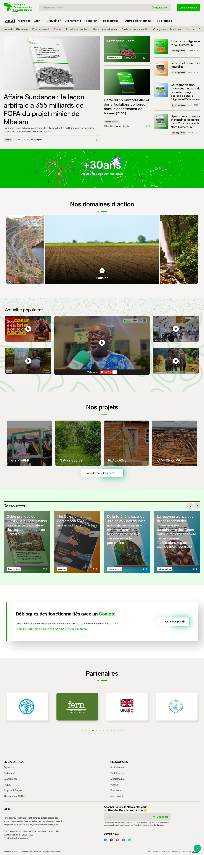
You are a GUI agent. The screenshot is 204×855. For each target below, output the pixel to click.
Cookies (37, 851)
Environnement (40, 29)
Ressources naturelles (105, 29)
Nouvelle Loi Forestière (15, 29)
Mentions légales (10, 851)
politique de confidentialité (132, 825)
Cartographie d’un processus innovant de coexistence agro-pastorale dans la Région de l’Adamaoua (185, 92)
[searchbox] (94, 7)
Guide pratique (14, 569)
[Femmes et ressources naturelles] (161, 68)
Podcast (114, 784)
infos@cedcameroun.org (17, 838)
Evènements (10, 778)
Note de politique (115, 58)
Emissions (115, 790)
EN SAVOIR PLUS (14, 761)
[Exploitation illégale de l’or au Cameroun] (161, 46)
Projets (7, 784)
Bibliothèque (117, 767)
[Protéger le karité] (127, 49)
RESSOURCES (119, 761)
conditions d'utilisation (154, 825)
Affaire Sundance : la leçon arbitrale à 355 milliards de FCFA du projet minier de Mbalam (44, 109)
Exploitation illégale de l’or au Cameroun (185, 43)
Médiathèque (117, 778)
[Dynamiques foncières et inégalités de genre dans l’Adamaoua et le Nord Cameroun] (161, 121)
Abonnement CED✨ (15, 796)
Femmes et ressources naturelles (185, 64)
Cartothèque (117, 773)
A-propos (9, 767)
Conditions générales (52, 851)
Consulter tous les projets (100, 472)
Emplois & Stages (13, 790)
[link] (102, 270)
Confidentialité (26, 851)
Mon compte (117, 796)
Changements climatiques (167, 29)
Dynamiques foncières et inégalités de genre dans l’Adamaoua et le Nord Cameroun (185, 121)
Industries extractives (77, 29)
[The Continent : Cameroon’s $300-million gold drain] (77, 542)
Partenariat (9, 773)
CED (7, 809)
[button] (194, 29)
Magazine (62, 569)
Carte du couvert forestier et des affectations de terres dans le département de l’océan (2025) (126, 106)
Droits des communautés (135, 29)
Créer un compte (171, 621)
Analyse (8, 140)
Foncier (57, 29)
